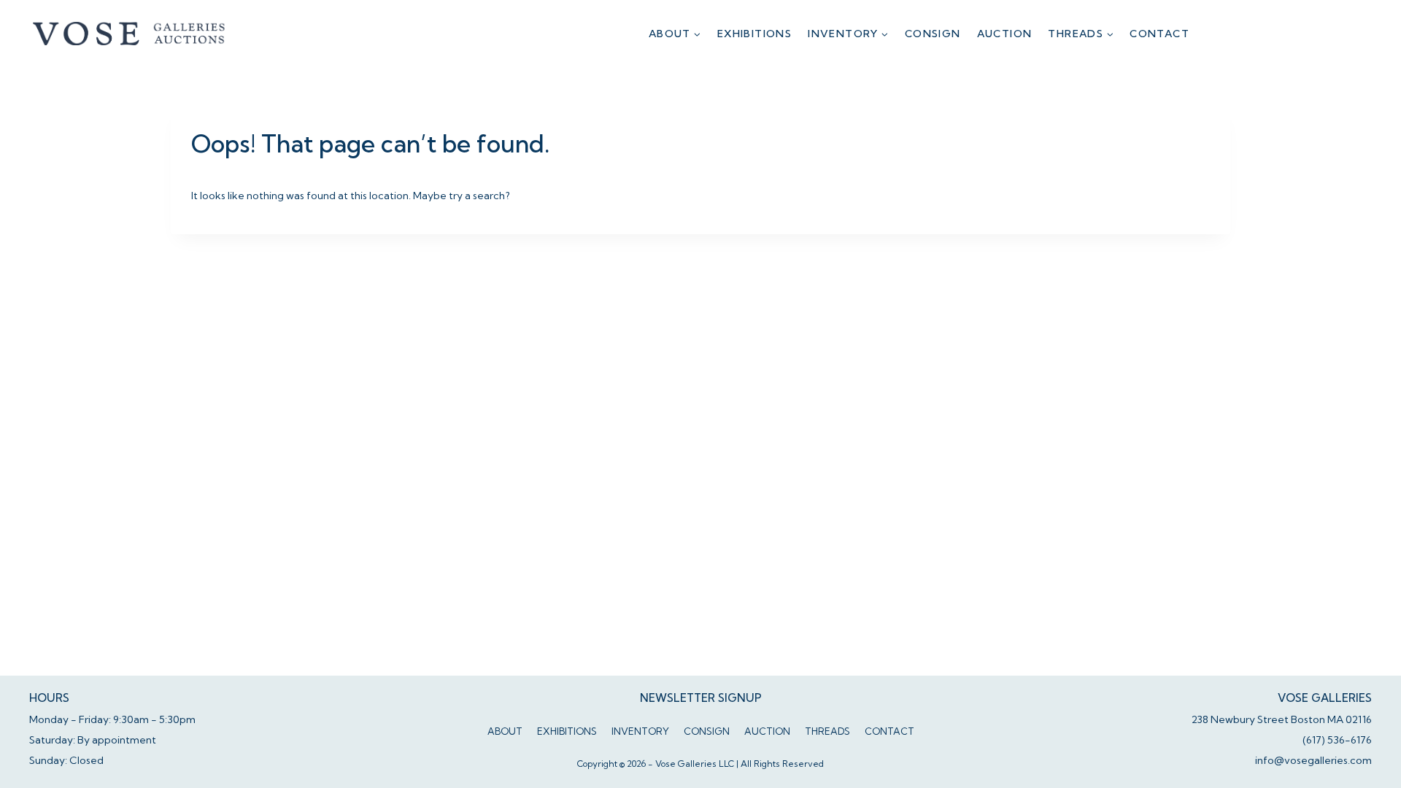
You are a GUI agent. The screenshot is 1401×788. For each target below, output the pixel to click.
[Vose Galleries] (129, 33)
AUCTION (1005, 33)
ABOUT (504, 731)
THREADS (827, 731)
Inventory (640, 731)
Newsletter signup (701, 698)
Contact (1159, 33)
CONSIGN (933, 33)
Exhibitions (754, 33)
